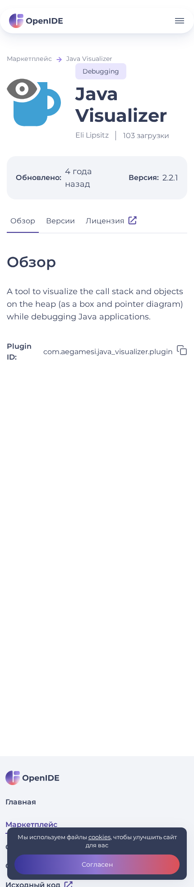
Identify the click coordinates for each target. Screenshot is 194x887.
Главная (20, 802)
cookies (99, 837)
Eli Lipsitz (92, 135)
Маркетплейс (29, 59)
